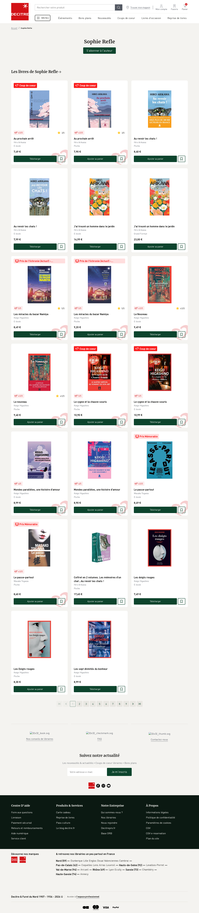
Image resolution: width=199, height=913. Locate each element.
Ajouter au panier (95, 158)
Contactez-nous (159, 739)
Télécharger (35, 158)
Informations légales (157, 812)
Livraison (16, 817)
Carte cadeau (63, 812)
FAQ (99, 738)
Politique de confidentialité (160, 817)
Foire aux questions (21, 812)
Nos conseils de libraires (39, 738)
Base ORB (106, 833)
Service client (18, 838)
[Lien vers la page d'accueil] (20, 11)
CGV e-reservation (156, 833)
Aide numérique (19, 833)
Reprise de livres (65, 817)
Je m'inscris (119, 771)
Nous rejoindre (109, 822)
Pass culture (63, 822)
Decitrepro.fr (108, 828)
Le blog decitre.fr (65, 828)
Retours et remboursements (27, 828)
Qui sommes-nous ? (112, 812)
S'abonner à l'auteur (99, 50)
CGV (148, 828)
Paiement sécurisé (21, 822)
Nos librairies (108, 817)
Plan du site (152, 838)
